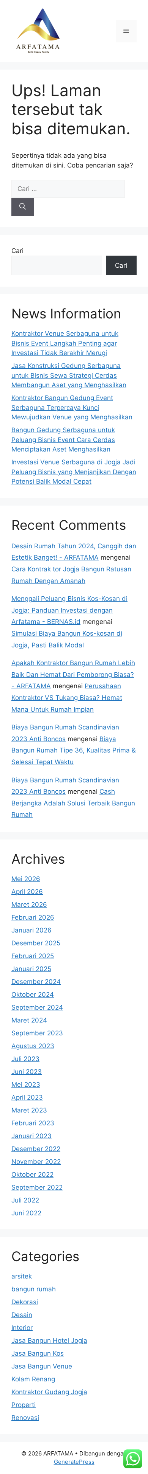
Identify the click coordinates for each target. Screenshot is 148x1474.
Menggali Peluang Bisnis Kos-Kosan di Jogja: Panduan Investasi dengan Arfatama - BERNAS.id (69, 610)
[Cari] (22, 207)
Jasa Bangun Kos (37, 1353)
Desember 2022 (35, 1149)
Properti (23, 1405)
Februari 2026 (32, 917)
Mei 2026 (25, 879)
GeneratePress (74, 1461)
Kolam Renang (33, 1379)
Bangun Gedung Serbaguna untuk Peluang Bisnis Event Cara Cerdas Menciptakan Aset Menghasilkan (63, 439)
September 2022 (37, 1187)
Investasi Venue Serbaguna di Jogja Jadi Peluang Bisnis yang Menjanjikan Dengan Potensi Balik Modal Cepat (73, 471)
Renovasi (25, 1417)
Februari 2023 (32, 1123)
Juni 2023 (26, 1071)
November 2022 (36, 1161)
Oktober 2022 (32, 1174)
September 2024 (37, 1007)
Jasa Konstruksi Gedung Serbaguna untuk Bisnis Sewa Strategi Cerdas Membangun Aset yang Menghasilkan (68, 375)
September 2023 (37, 1033)
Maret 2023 (29, 1110)
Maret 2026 (29, 904)
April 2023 (27, 1097)
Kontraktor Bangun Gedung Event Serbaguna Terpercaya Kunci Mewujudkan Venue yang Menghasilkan (71, 407)
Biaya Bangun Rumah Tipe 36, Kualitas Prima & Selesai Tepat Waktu (73, 750)
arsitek (21, 1276)
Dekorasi (24, 1302)
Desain (21, 1315)
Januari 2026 (31, 930)
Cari (17, 250)
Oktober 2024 (32, 994)
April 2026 (27, 891)
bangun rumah (33, 1289)
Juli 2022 (25, 1200)
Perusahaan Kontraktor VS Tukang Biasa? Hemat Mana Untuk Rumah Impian (66, 697)
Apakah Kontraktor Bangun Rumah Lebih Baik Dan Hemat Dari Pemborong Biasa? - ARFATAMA (73, 674)
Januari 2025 (31, 969)
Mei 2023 (25, 1084)
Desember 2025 (35, 943)
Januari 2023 (31, 1136)
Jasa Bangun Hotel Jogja (49, 1340)
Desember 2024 (36, 981)
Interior (22, 1327)
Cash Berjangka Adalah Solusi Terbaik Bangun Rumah (73, 803)
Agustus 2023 (32, 1046)
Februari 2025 (32, 956)
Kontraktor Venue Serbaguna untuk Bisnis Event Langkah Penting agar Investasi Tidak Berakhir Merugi (64, 343)
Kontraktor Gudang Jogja (49, 1392)
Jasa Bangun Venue (41, 1366)
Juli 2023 (25, 1059)
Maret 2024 (29, 1020)
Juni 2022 (26, 1213)
